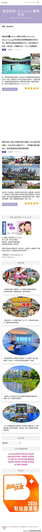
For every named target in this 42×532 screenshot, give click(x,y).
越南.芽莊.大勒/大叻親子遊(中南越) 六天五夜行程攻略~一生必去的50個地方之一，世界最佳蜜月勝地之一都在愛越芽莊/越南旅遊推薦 (21, 145)
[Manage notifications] (4, 527)
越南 (4, 49)
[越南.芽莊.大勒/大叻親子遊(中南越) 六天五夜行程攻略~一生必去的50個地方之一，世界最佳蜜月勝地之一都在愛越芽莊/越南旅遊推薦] (21, 172)
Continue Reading (10, 89)
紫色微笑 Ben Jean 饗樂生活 (21, 13)
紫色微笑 (10, 49)
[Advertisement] (21, 119)
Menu (6, 2)
